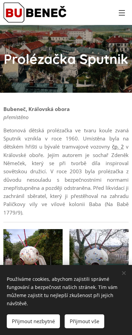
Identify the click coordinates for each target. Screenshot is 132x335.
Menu (122, 12)
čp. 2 (118, 146)
